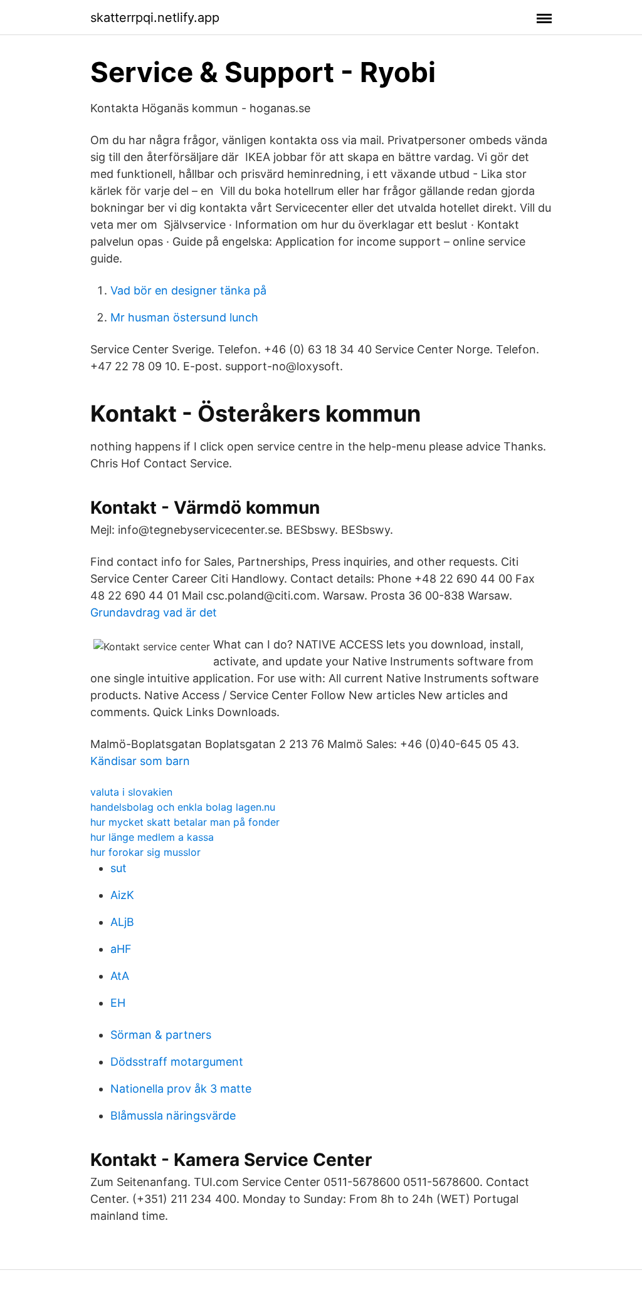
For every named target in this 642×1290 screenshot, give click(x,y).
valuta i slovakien (131, 792)
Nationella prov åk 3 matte (180, 1088)
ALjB (122, 921)
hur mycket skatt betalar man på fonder (185, 822)
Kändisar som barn (140, 760)
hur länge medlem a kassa (152, 837)
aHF (121, 948)
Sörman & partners (160, 1034)
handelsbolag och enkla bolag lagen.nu (182, 807)
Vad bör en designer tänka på (188, 290)
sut (118, 868)
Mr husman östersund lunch (184, 317)
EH (117, 1002)
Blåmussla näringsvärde (173, 1115)
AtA (119, 975)
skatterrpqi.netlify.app (154, 17)
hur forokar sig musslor (145, 852)
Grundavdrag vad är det (153, 612)
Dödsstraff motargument (176, 1061)
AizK (122, 895)
